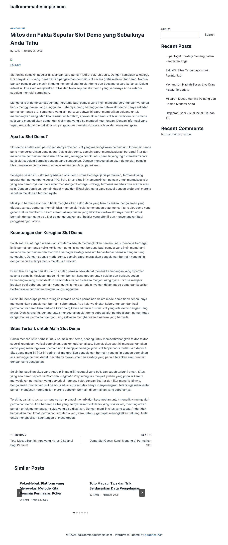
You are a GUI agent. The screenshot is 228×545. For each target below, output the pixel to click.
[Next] (142, 493)
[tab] (74, 513)
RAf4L (17, 51)
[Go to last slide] (19, 493)
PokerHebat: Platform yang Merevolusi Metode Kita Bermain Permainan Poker (42, 488)
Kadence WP (153, 534)
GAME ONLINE (17, 28)
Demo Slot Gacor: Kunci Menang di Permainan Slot (120, 440)
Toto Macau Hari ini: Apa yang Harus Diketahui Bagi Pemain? (41, 440)
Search (166, 28)
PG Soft (15, 64)
